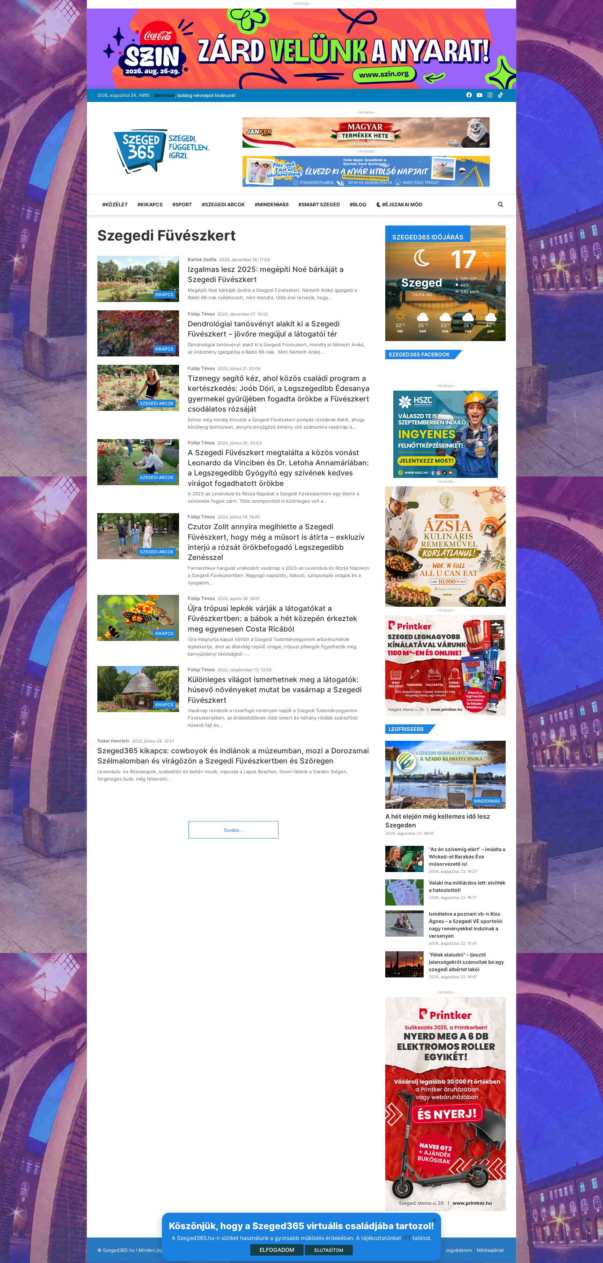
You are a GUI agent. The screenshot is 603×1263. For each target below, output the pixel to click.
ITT (407, 1238)
